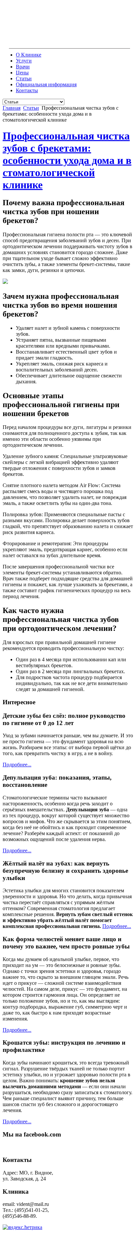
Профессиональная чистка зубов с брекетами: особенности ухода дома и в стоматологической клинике (67, 160)
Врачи (23, 66)
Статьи (24, 78)
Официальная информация (46, 84)
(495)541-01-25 (76, 42)
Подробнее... (17, 764)
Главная (11, 108)
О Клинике (28, 55)
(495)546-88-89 (111, 42)
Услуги (24, 60)
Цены (22, 72)
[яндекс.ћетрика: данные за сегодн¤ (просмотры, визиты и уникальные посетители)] (22, 1227)
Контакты (27, 90)
